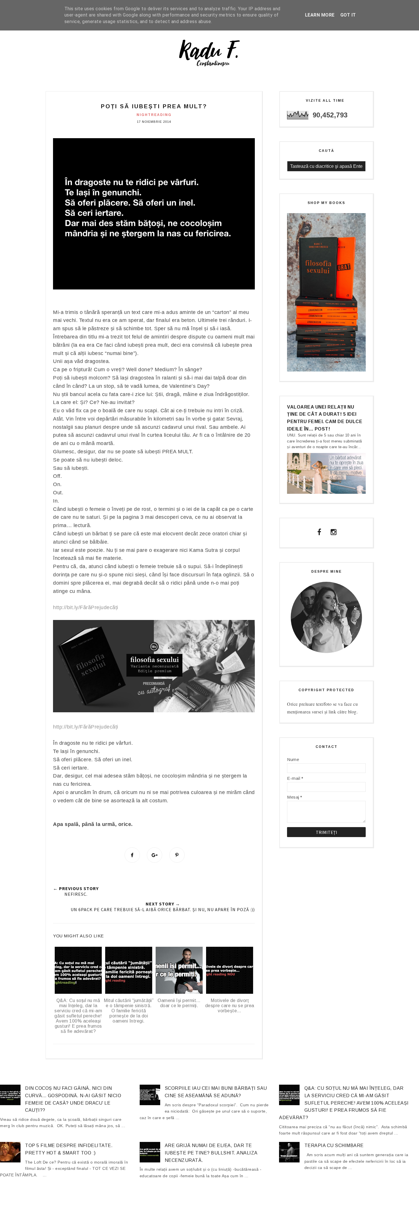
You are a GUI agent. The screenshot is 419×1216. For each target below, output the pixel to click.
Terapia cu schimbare (334, 1145)
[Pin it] (177, 855)
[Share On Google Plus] (154, 855)
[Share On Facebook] (132, 855)
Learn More (320, 15)
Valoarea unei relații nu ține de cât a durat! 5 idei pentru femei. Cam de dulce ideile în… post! (324, 418)
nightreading (154, 115)
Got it (348, 15)
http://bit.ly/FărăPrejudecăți (85, 607)
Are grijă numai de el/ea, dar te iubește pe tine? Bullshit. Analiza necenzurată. (211, 1152)
